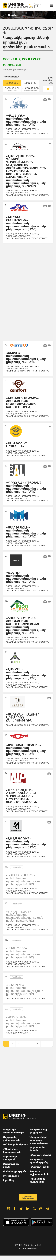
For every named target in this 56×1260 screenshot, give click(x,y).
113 (36, 6)
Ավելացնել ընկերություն (11, 1138)
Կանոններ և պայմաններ (37, 1180)
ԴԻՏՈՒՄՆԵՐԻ (12, 89)
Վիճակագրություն (14, 1171)
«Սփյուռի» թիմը (39, 1166)
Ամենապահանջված (15, 1144)
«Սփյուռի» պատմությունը (39, 1161)
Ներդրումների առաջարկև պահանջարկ (39, 1139)
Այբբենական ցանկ (11, 1165)
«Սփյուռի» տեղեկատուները (13, 1131)
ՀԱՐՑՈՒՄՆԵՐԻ (30, 89)
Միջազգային (11, 1175)
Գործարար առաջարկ (10, 1158)
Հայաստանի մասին (37, 1149)
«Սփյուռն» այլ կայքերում (38, 1131)
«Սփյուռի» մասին (40, 1154)
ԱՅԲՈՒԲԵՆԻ (30, 83)
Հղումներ (8, 1180)
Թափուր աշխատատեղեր (40, 1173)
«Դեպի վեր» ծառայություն (11, 1150)
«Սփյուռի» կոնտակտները (28, 1197)
